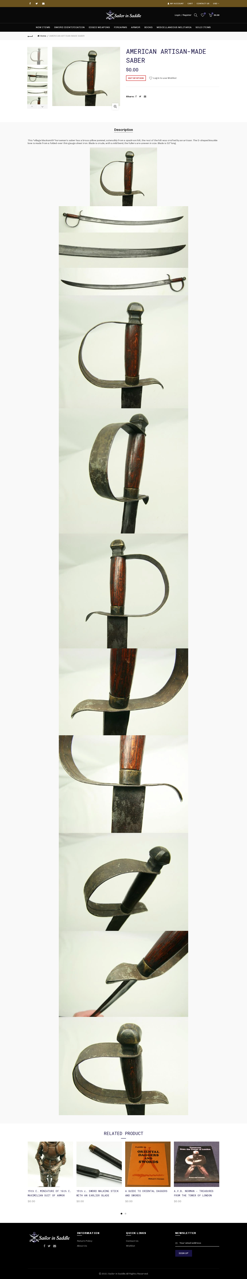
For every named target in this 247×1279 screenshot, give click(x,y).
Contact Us (132, 1241)
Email (43, 3)
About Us (82, 1245)
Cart (190, 3)
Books (148, 27)
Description (123, 130)
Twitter (36, 3)
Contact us (203, 3)
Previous (32, 106)
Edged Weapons (99, 27)
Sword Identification (69, 27)
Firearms (120, 27)
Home (43, 36)
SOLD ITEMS (203, 27)
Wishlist (204, 13)
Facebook (30, 3)
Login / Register (183, 15)
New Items (43, 27)
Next (42, 106)
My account (177, 3)
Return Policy (84, 1241)
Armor (135, 27)
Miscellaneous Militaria (174, 27)
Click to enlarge (115, 106)
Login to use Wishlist (165, 78)
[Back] (30, 36)
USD (215, 3)
